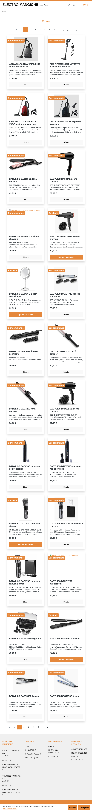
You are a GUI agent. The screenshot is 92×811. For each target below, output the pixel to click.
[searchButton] (68, 5)
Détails (26, 85)
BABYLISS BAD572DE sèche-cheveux (65, 410)
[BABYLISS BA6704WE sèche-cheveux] (25, 221)
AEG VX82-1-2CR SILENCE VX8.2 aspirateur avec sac (23, 122)
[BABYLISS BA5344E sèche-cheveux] (66, 164)
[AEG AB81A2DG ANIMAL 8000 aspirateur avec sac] (25, 49)
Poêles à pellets (33, 754)
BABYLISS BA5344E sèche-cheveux (64, 180)
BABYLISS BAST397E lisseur (65, 638)
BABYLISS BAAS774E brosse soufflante (65, 295)
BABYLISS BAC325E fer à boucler (22, 410)
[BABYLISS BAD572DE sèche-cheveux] (66, 394)
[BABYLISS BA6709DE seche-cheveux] (66, 221)
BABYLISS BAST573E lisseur (65, 696)
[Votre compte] (74, 5)
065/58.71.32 (6, 760)
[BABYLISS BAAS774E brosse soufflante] (66, 279)
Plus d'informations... (10, 809)
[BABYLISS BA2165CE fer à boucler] (25, 164)
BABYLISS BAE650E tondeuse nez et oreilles (24, 467)
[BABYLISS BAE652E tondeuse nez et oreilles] (66, 451)
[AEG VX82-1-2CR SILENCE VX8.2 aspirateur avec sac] (25, 106)
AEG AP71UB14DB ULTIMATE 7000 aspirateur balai (65, 65)
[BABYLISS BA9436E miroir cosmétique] (25, 279)
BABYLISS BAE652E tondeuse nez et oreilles (65, 467)
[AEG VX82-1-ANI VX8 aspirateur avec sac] (66, 106)
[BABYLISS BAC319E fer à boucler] (66, 336)
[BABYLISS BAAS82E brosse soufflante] (25, 336)
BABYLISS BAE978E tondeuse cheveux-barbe (24, 582)
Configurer (84, 808)
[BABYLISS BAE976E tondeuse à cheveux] (66, 509)
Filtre (47, 21)
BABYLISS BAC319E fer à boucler (63, 352)
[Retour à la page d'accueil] (20, 5)
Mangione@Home (32, 758)
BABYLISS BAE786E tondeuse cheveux (24, 525)
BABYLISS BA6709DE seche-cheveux (65, 237)
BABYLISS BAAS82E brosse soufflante (23, 352)
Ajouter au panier (66, 257)
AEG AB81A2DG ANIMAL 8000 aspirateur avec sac (24, 65)
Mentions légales (79, 753)
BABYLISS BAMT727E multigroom (61, 582)
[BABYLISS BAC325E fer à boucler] (25, 394)
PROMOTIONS (30, 750)
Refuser (72, 808)
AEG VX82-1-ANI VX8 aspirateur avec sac (66, 122)
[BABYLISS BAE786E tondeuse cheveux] (25, 509)
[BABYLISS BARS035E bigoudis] (25, 624)
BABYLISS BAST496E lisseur (24, 696)
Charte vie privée (79, 749)
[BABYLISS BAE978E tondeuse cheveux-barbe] (25, 566)
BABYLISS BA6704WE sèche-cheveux (24, 237)
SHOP (27, 746)
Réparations (53, 756)
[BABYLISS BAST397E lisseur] (66, 624)
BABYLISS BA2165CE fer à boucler (23, 180)
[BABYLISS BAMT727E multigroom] (66, 566)
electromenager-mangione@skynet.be (11, 767)
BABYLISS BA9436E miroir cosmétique (23, 295)
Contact (52, 746)
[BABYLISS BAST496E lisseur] (25, 681)
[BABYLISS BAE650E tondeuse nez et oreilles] (25, 451)
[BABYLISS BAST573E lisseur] (66, 681)
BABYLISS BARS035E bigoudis (25, 638)
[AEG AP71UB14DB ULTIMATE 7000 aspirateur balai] (66, 49)
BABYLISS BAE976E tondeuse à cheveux (66, 525)
